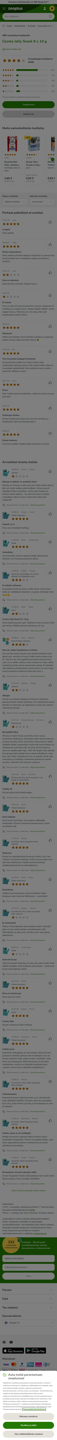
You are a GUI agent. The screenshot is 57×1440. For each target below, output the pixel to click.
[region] (28, 1405)
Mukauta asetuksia (28, 1416)
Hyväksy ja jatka (29, 1425)
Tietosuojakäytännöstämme (34, 1409)
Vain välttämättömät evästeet (28, 1434)
